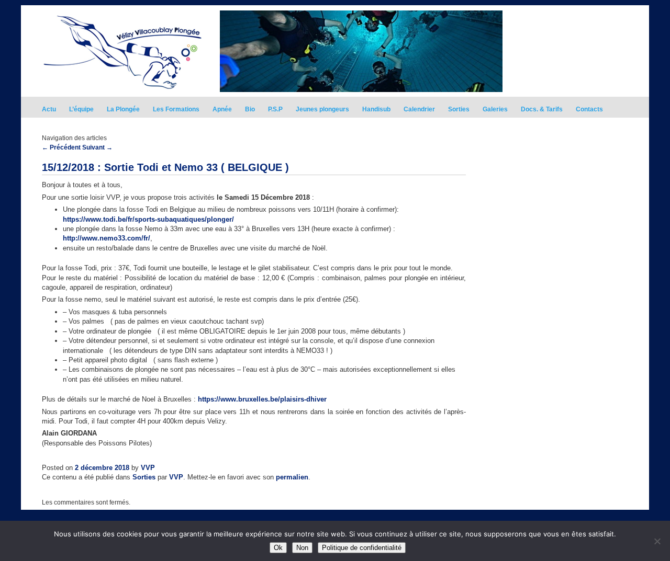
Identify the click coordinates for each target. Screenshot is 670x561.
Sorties (459, 109)
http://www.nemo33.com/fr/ (106, 238)
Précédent (61, 147)
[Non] (657, 541)
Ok (278, 548)
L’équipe (81, 109)
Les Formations (176, 109)
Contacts (589, 109)
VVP (148, 468)
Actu (49, 109)
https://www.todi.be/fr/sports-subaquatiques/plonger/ (148, 219)
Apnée (222, 109)
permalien (292, 477)
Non (302, 548)
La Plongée (123, 109)
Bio (250, 109)
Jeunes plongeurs (322, 109)
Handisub (376, 109)
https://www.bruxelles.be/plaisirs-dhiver (262, 399)
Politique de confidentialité (361, 548)
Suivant (97, 147)
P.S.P (275, 109)
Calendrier (419, 109)
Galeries (495, 109)
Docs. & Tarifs (542, 109)
